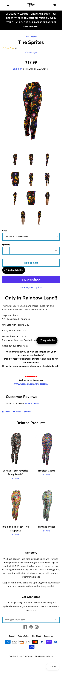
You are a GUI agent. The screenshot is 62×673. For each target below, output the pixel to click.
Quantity (6, 244)
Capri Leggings (31, 36)
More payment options (31, 287)
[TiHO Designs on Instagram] (37, 627)
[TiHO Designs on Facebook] (25, 627)
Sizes (4, 231)
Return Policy (23, 636)
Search (12, 636)
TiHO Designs (31, 52)
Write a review (32, 403)
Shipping (17, 68)
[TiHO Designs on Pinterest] (31, 627)
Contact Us (48, 636)
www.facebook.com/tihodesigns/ (31, 383)
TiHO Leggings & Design (44, 656)
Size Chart (36, 636)
